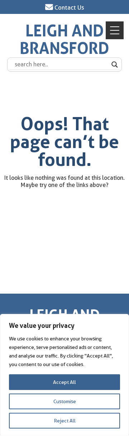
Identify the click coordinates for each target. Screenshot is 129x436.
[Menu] (115, 30)
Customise (64, 401)
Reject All (65, 421)
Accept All (64, 382)
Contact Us (68, 7)
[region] (64, 375)
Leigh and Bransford (64, 39)
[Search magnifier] (115, 65)
